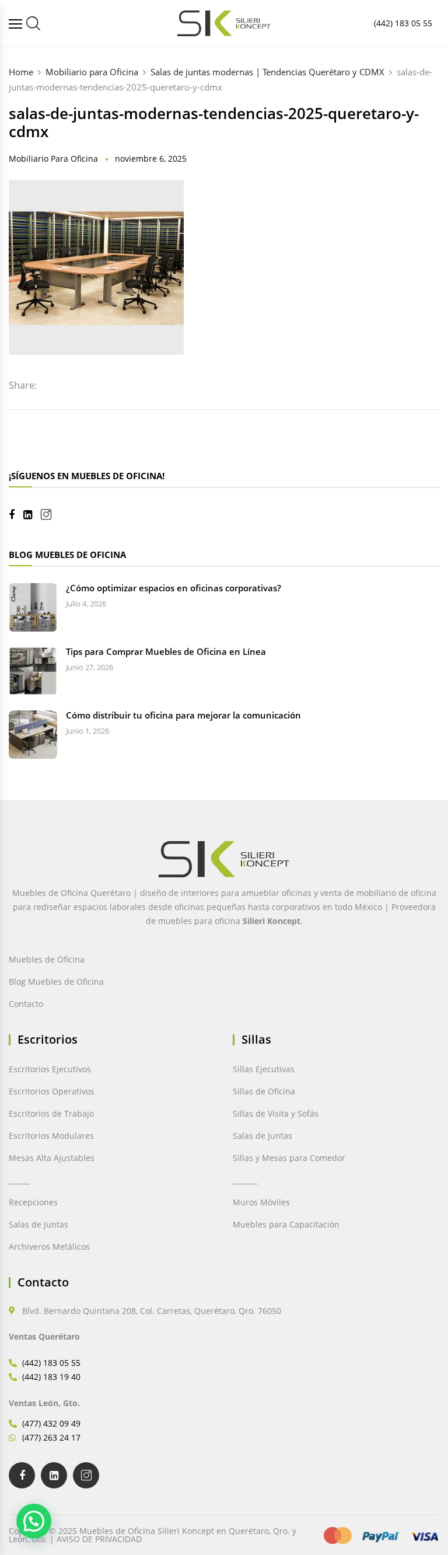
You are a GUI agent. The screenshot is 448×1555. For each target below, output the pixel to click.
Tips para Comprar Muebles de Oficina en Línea (166, 651)
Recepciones (33, 1202)
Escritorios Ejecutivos (50, 1069)
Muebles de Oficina (47, 959)
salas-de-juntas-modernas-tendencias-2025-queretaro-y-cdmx (214, 122)
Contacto (26, 1003)
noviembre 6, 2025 (151, 158)
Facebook (16, 515)
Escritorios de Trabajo (51, 1113)
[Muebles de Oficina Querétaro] (17, 24)
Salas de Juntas (38, 1224)
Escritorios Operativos (51, 1091)
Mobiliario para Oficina (53, 158)
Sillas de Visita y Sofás (275, 1113)
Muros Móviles (261, 1202)
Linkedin (32, 515)
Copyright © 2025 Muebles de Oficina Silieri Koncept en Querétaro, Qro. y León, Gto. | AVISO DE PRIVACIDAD (152, 1534)
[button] (33, 1521)
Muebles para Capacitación (286, 1224)
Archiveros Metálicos (49, 1246)
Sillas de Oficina (264, 1091)
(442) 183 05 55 (403, 23)
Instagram (50, 514)
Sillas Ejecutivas (264, 1069)
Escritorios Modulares (51, 1135)
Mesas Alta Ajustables (51, 1157)
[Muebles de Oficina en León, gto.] (33, 23)
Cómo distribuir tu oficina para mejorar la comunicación (183, 715)
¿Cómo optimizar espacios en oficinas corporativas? (173, 588)
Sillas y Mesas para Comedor (289, 1157)
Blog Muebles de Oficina (56, 981)
